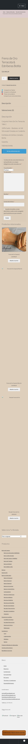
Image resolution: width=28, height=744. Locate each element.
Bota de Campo (6, 550)
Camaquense (7, 592)
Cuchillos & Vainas (8, 619)
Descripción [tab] (6, 103)
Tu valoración (8, 172)
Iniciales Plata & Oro (9, 622)
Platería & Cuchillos (7, 617)
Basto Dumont (8, 581)
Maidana (6, 639)
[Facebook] (5, 718)
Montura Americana (9, 594)
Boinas (3, 570)
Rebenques (6, 628)
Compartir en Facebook (10, 92)
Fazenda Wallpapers (9, 683)
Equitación (4, 572)
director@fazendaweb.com (9, 695)
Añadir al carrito (13, 78)
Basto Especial (7, 583)
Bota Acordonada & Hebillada (11, 553)
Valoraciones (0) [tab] (8, 110)
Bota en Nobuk (8, 564)
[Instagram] (13, 718)
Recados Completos (9, 611)
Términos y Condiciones (10, 680)
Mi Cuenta (6, 677)
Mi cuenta (4, 741)
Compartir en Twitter (9, 90)
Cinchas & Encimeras (7, 648)
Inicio (4, 12)
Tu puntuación (8, 168)
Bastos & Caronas (8, 586)
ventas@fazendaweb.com (8, 693)
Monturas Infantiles (9, 603)
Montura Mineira (8, 597)
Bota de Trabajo (8, 561)
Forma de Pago (7, 674)
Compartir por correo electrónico (12, 96)
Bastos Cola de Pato (9, 589)
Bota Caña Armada (9, 555)
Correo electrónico (9, 201)
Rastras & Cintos (8, 625)
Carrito (21, 740)
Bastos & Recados (10, 12)
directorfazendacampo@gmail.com (11, 699)
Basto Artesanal (8, 578)
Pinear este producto (9, 94)
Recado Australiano (9, 605)
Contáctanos (7, 671)
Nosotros (6, 669)
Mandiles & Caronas (7, 650)
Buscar (14, 741)
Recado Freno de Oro (20, 12)
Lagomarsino (7, 636)
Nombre (6, 194)
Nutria (5, 642)
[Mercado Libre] (20, 718)
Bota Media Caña (8, 567)
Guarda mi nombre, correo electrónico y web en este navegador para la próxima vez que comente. (13, 211)
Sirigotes (6, 614)
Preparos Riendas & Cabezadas (10, 645)
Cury (5, 633)
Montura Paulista (8, 600)
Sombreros (5, 631)
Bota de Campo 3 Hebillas (10, 558)
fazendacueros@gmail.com (9, 697)
